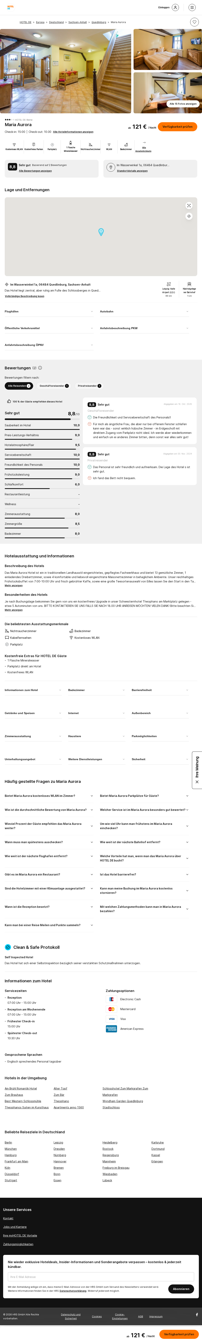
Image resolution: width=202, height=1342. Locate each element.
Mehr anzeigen (13, 585)
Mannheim (109, 1161)
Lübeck (107, 1180)
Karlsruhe (158, 1142)
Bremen (59, 1167)
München (11, 1148)
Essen (57, 1180)
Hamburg (11, 1155)
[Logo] (10, 7)
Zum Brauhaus (14, 1094)
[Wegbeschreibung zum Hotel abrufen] (189, 216)
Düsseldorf (12, 1174)
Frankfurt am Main (16, 1161)
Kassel (156, 1155)
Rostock (108, 1148)
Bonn (57, 1174)
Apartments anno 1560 (69, 1107)
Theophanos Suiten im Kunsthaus (27, 1107)
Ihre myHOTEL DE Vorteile (20, 1235)
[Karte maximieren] (189, 205)
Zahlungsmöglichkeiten (18, 1244)
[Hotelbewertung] (40, 368)
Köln (7, 1167)
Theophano (61, 1101)
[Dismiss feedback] (197, 781)
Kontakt (8, 1218)
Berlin (8, 1142)
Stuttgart (11, 1180)
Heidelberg (110, 1142)
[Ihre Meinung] (197, 770)
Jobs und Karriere (15, 1226)
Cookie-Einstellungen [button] (120, 1316)
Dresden (59, 1148)
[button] (194, 22)
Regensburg (111, 1155)
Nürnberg (60, 1155)
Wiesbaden (110, 1174)
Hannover (60, 1161)
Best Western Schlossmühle (23, 1101)
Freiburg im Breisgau (116, 1167)
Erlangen (157, 1161)
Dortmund (158, 1148)
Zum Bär (59, 1094)
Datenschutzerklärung (73, 1290)
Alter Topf (60, 1088)
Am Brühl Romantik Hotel (21, 1088)
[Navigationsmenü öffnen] (192, 7)
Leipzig (58, 1142)
